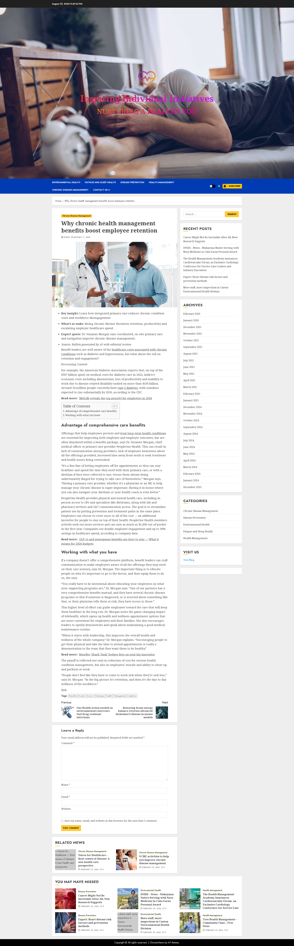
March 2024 (190, 467)
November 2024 (192, 413)
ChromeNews (157, 942)
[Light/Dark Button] (212, 186)
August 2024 (190, 433)
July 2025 (188, 360)
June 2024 (189, 447)
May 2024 (188, 453)
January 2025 (191, 400)
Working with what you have (82, 415)
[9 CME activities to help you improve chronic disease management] (126, 859)
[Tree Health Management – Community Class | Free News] (190, 922)
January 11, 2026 (82, 237)
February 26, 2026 (90, 906)
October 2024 (191, 420)
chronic (89, 695)
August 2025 (190, 353)
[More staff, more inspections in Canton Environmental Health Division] (127, 922)
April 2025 (189, 380)
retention (132, 695)
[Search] (219, 186)
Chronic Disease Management (70, 189)
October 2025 (191, 340)
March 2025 (190, 387)
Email (65, 797)
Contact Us (100, 189)
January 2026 (191, 320)
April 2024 (189, 460)
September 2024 (192, 427)
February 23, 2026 (90, 869)
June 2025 (189, 367)
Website (66, 808)
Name (65, 784)
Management (120, 695)
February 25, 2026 (90, 930)
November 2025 (192, 333)
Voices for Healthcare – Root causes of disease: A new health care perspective (94, 860)
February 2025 (191, 393)
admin (67, 237)
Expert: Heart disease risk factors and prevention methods (94, 923)
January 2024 (191, 480)
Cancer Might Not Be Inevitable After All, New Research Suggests (94, 899)
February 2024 (191, 473)
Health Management (161, 182)
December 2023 (192, 487)
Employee (99, 695)
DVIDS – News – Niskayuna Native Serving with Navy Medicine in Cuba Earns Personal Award (157, 899)
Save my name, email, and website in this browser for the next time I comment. (110, 820)
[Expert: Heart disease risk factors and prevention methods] (65, 922)
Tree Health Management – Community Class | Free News (220, 923)
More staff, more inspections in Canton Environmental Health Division (155, 923)
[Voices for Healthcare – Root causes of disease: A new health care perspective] (65, 859)
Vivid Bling (188, 560)
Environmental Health (66, 182)
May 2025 (188, 373)
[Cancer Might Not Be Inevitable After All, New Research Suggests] (65, 898)
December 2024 (192, 407)
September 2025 (192, 347)
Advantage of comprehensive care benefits (91, 411)
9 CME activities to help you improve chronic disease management (154, 860)
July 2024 (188, 440)
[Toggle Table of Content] (113, 406)
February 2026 (191, 313)
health (109, 695)
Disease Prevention (132, 182)
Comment (67, 743)
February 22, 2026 (151, 867)
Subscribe (234, 186)
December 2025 (192, 327)
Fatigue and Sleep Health (100, 182)
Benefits (72, 695)
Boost (81, 695)
